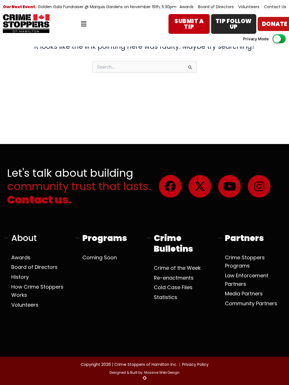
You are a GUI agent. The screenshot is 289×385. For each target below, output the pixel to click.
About (24, 238)
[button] (83, 24)
